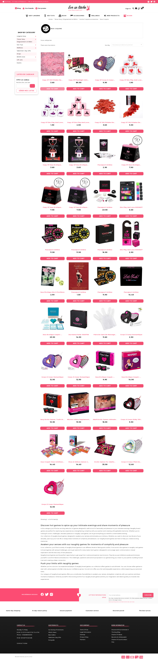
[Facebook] (154, 1)
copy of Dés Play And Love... (131, 80)
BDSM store (21, 57)
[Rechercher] (32, 86)
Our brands (29, 8)
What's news (52, 632)
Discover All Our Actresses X (120, 629)
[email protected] (26, 638)
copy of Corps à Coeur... (105, 80)
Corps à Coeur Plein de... (131, 462)
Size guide (51, 640)
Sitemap (82, 634)
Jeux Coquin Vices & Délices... (52, 462)
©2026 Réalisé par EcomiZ (23, 656)
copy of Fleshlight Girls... (79, 80)
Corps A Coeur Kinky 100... (131, 419)
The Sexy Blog (115, 632)
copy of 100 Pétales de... (52, 80)
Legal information (85, 632)
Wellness (20, 47)
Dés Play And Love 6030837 (131, 207)
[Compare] (139, 8)
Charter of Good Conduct (119, 639)
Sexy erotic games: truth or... (52, 419)
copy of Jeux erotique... (52, 165)
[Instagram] (148, 1)
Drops (19, 54)
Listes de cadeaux (25, 74)
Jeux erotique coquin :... (52, 334)
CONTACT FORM (22, 643)
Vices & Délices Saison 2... (78, 462)
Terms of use (84, 629)
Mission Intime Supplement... (78, 419)
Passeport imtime (105, 165)
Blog (19, 8)
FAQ (112, 642)
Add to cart (52, 89)
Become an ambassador (119, 637)
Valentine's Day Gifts (24, 50)
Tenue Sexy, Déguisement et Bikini (24, 40)
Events (19, 63)
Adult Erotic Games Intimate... (105, 419)
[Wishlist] (136, 8)
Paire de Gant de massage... (105, 334)
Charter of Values (116, 634)
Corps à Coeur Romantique (131, 334)
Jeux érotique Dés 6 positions (52, 292)
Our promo (42, 8)
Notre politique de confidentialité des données (121, 601)
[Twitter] (152, 1)
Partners (82, 639)
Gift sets (20, 60)
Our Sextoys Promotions (56, 629)
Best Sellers (52, 635)
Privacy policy (84, 637)
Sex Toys (20, 44)
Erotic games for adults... (104, 462)
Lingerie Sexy (21, 36)
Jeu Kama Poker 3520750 (78, 334)
